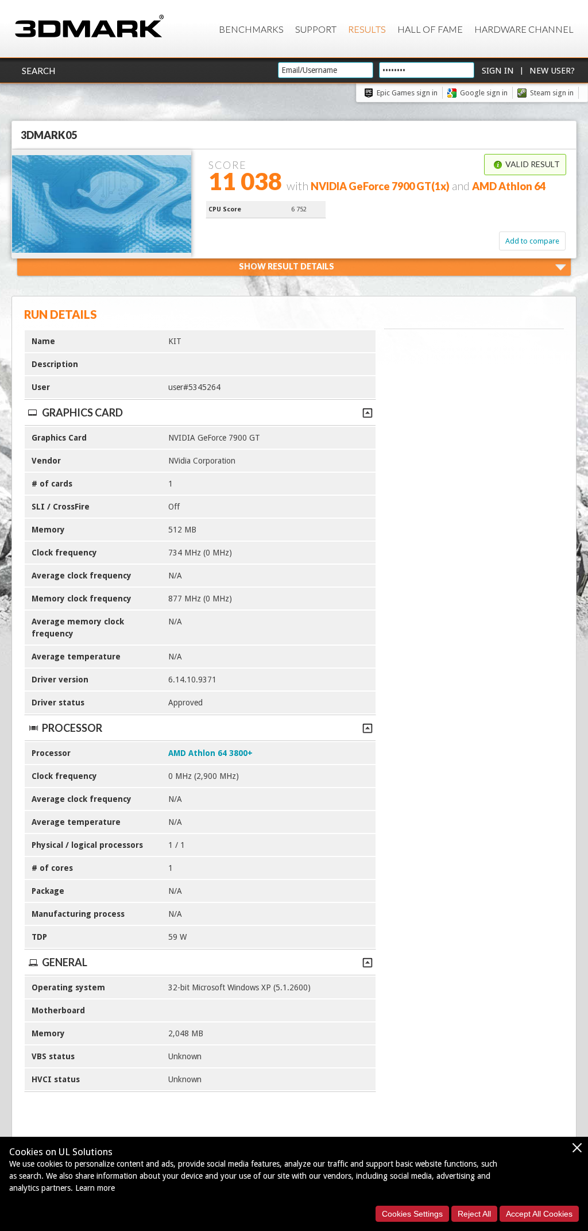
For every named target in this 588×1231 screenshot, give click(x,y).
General (64, 962)
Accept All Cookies (539, 1213)
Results (367, 29)
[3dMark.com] (89, 27)
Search (38, 70)
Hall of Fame (430, 29)
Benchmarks (251, 29)
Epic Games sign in (407, 92)
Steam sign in (552, 92)
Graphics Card (82, 412)
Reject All (474, 1213)
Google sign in (484, 92)
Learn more (95, 1188)
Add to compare (532, 241)
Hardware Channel (524, 29)
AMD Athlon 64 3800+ (210, 753)
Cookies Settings (412, 1213)
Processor (72, 728)
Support (315, 29)
